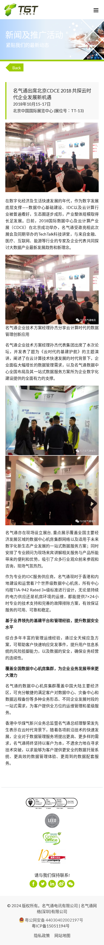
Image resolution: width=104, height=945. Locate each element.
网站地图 (62, 935)
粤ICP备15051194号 (51, 925)
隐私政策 (42, 935)
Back (16, 67)
